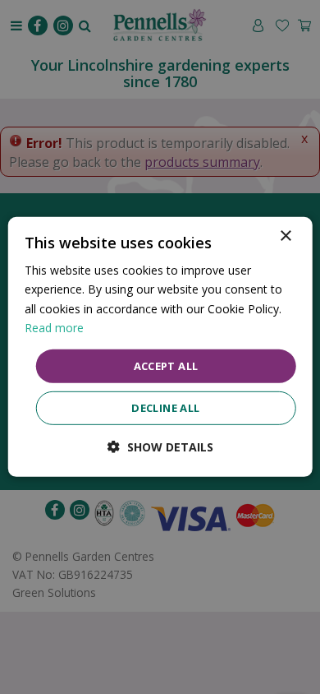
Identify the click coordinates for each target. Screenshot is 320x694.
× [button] (285, 236)
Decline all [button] (165, 407)
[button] (160, 446)
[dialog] (160, 347)
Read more (54, 327)
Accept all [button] (166, 366)
